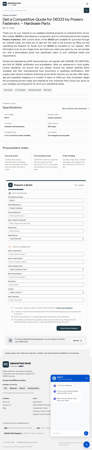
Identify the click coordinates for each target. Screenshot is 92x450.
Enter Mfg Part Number (16, 197)
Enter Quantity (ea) (14, 212)
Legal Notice (37, 402)
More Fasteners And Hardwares (74, 108)
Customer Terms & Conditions (43, 411)
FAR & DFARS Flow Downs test (44, 405)
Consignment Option (40, 408)
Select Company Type (15, 266)
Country (11, 289)
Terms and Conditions (64, 308)
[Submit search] (86, 10)
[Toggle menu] (87, 4)
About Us (6, 402)
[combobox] (43, 10)
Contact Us (7, 405)
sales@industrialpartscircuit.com (27, 442)
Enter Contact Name (15, 251)
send (86, 433)
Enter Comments (13, 296)
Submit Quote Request (69, 328)
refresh (86, 378)
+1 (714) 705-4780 (8, 442)
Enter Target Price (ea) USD (17, 220)
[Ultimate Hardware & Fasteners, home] (12, 4)
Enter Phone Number (15, 273)
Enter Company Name (15, 258)
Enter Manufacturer (15, 205)
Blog (4, 408)
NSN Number (12, 227)
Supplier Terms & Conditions (43, 414)
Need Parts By (13, 235)
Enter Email (12, 281)
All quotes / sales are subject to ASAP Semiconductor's (43, 308)
